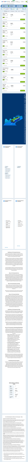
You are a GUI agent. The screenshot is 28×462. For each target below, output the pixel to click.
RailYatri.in (12, 430)
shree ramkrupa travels (20, 222)
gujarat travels (8, 225)
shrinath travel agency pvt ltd (8, 227)
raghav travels (20, 223)
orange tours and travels (8, 222)
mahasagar (19, 220)
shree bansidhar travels (8, 224)
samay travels (8, 220)
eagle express (20, 226)
